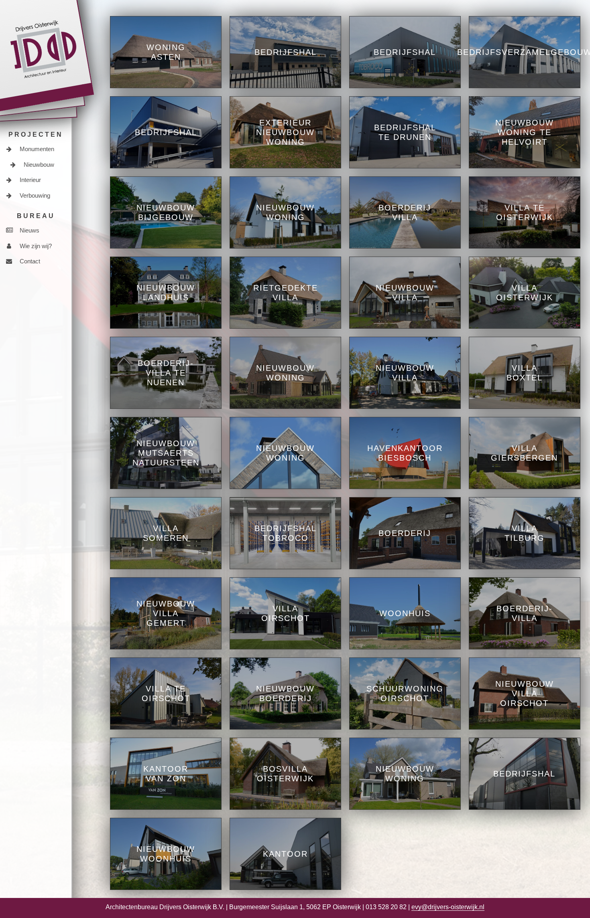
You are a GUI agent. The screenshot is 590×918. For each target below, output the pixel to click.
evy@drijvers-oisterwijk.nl (447, 907)
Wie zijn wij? (35, 246)
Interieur (29, 179)
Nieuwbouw (38, 164)
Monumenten (36, 149)
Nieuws (28, 230)
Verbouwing (34, 195)
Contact (29, 261)
